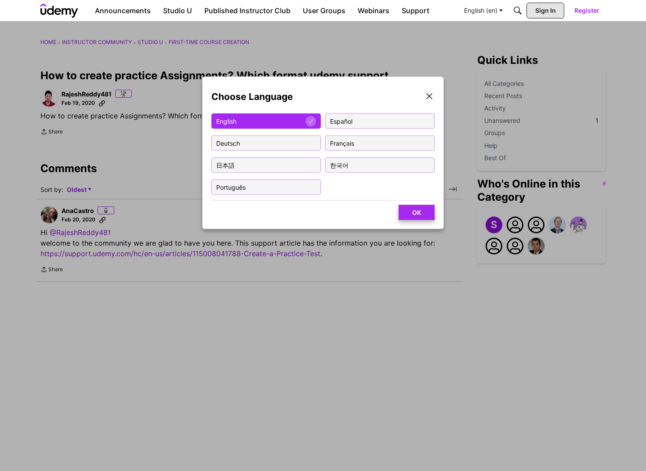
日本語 (225, 165)
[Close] (429, 97)
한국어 (339, 165)
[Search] (518, 10)
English (226, 121)
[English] (59, 11)
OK (416, 212)
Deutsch (228, 143)
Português (231, 187)
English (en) (480, 10)
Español (341, 121)
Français (342, 143)
